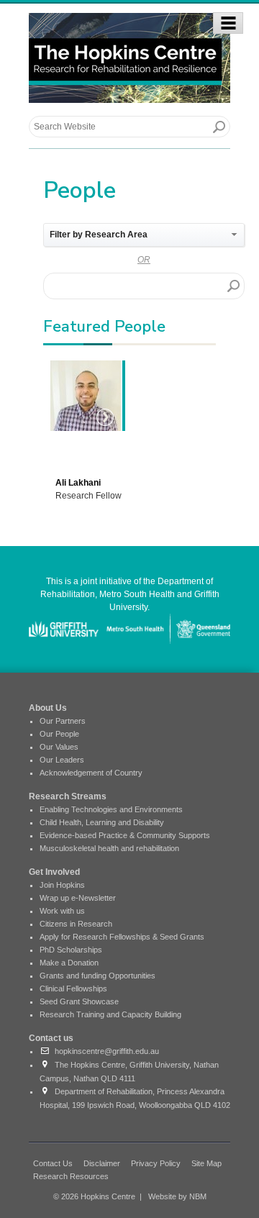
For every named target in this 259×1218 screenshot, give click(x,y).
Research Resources (71, 1176)
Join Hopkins (62, 885)
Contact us (51, 1038)
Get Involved (54, 872)
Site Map (206, 1163)
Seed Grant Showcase (79, 1001)
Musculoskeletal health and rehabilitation (109, 848)
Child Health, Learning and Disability (102, 822)
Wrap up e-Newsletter (78, 898)
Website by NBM (177, 1196)
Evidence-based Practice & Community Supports (125, 835)
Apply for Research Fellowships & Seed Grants (122, 936)
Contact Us (53, 1163)
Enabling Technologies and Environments (111, 809)
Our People (59, 734)
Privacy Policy (156, 1163)
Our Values (59, 746)
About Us (48, 708)
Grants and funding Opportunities (97, 975)
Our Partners (63, 721)
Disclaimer (101, 1163)
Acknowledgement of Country (91, 772)
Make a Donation (69, 962)
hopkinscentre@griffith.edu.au (104, 1051)
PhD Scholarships (71, 949)
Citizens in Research (76, 923)
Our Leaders (62, 759)
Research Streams (67, 796)
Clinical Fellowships (73, 988)
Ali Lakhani (78, 483)
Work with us (62, 910)
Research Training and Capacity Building (110, 1014)
